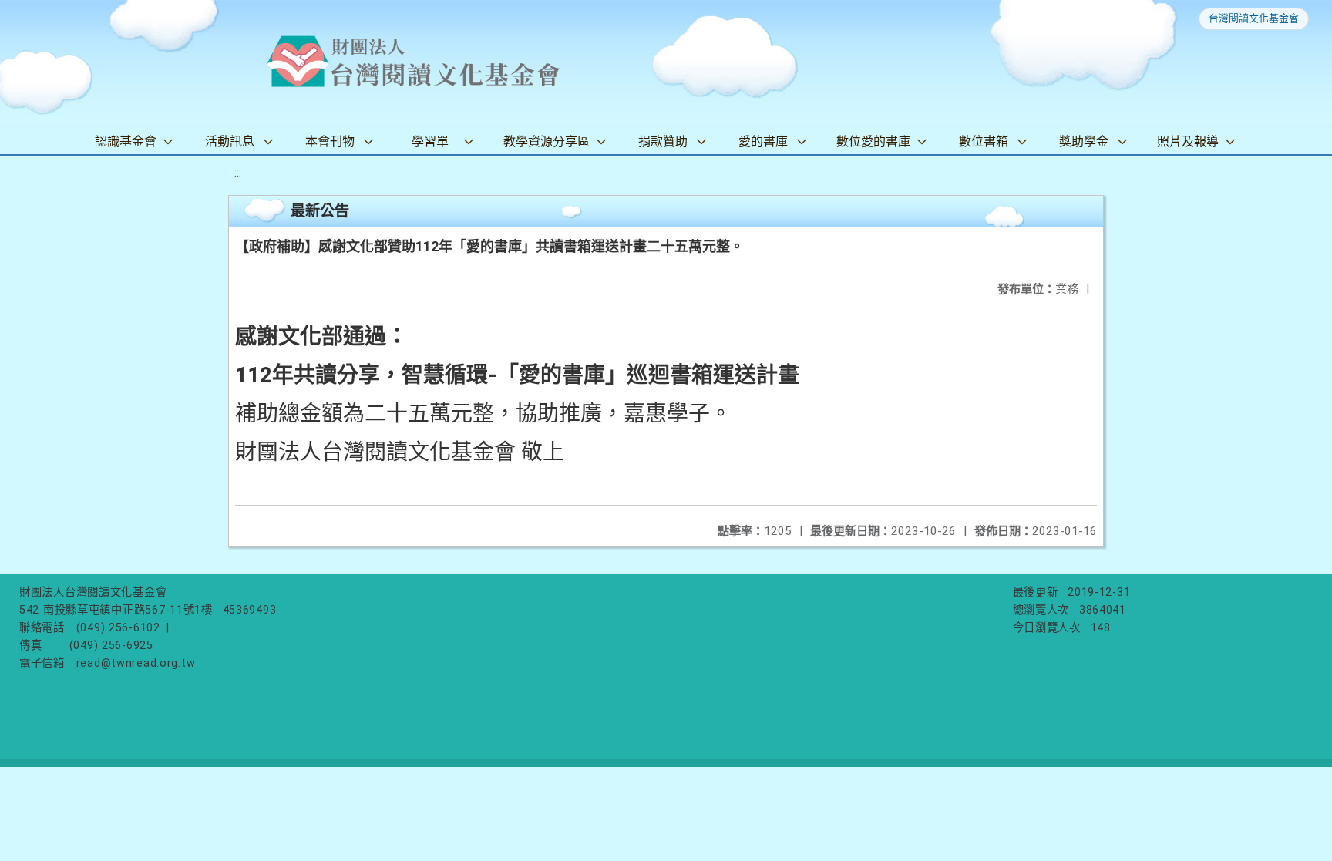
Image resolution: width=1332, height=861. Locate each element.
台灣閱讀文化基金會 (1254, 18)
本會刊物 (330, 141)
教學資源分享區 (546, 141)
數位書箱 (983, 141)
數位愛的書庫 (873, 141)
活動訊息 (229, 141)
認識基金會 (125, 141)
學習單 (430, 141)
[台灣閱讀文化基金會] (413, 61)
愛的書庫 (763, 141)
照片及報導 (1188, 141)
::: (237, 172)
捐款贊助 (663, 141)
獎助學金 (1083, 141)
